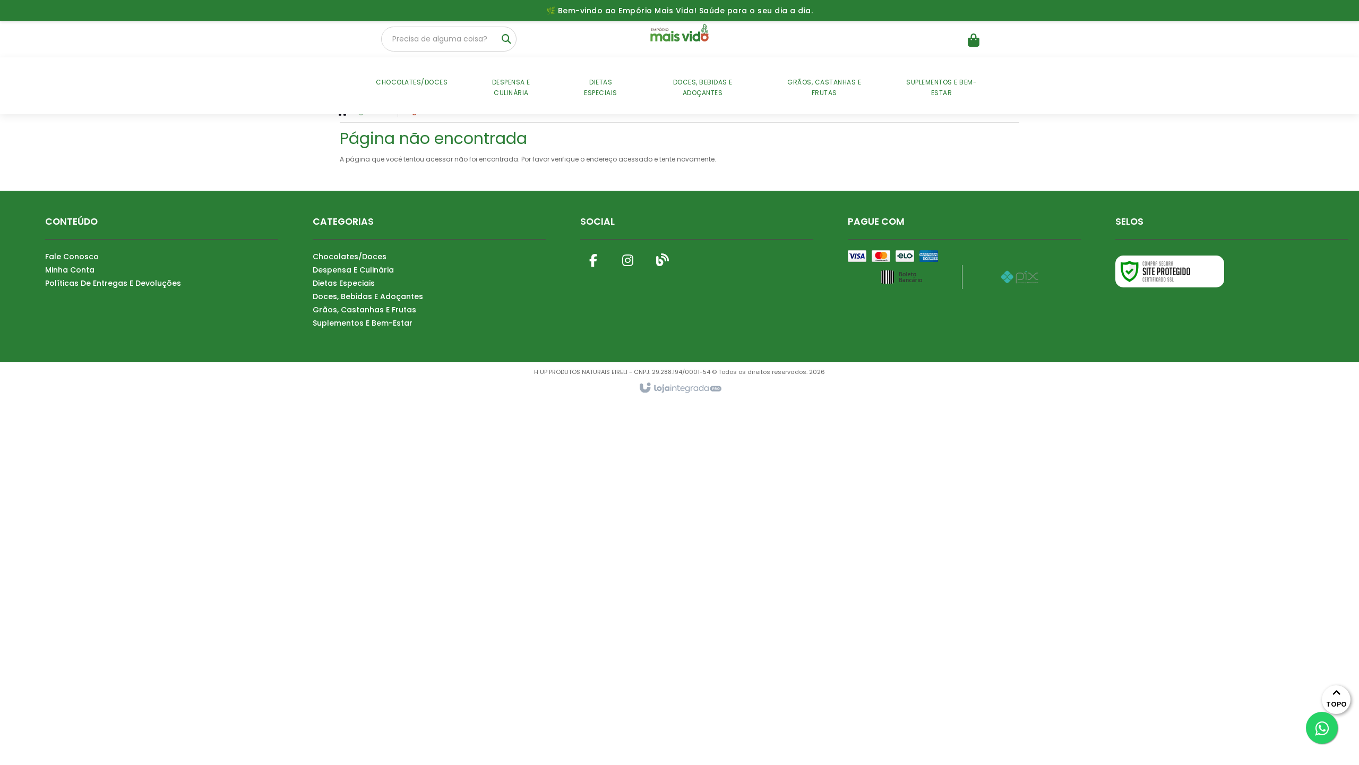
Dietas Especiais (344, 283)
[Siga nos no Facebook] (593, 258)
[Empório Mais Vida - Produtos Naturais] (679, 34)
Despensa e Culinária (353, 270)
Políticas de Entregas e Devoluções (113, 283)
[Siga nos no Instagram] (628, 258)
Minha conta (69, 270)
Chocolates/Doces (349, 256)
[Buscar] (506, 39)
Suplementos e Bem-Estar (362, 323)
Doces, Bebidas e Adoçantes (368, 296)
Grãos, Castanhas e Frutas (364, 309)
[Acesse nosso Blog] (662, 258)
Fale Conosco (72, 256)
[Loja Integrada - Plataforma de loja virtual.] (679, 388)
